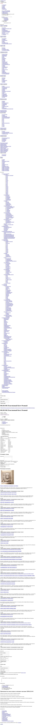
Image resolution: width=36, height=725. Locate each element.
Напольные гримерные (8, 227)
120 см (7, 180)
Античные (6, 341)
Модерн (5, 321)
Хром (7, 297)
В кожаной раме (8, 310)
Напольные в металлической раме (9, 237)
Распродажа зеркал (5, 388)
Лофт (5, 320)
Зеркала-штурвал (7, 330)
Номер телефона (3, 652)
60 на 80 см (8, 243)
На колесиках (6, 378)
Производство (4, 711)
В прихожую (8, 196)
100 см (7, 186)
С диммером (8, 210)
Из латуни (7, 302)
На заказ (5, 223)
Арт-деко (5, 323)
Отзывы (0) (4, 423)
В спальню (7, 198)
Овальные (7, 202)
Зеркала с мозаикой (9, 301)
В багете (7, 261)
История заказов (5, 720)
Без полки (7, 267)
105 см (7, 187)
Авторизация (6, 19)
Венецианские (6, 318)
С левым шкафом (9, 279)
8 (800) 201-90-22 (5, 12)
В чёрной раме (8, 259)
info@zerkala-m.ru (5, 13)
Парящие (7, 218)
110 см (7, 188)
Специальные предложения (6, 715)
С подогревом (8, 208)
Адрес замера (2, 401)
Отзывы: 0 (2, 414)
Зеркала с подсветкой (5, 173)
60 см (7, 177)
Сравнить (5, 491)
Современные (8, 268)
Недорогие (7, 266)
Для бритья (8, 271)
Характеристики (5, 422)
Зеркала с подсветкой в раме (8, 224)
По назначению (6, 269)
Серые (7, 298)
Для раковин (8, 270)
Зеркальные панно (7, 327)
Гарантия (19, 722)
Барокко (5, 322)
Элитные (5, 329)
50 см (7, 181)
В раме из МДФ (8, 309)
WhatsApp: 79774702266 (6, 11)
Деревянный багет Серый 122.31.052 (6, 526)
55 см (7, 176)
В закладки (15, 491)
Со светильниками (9, 216)
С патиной (6, 342)
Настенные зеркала (5, 384)
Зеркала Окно (6, 331)
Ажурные (7, 314)
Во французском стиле (7, 336)
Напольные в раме (7, 382)
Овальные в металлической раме (9, 238)
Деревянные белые (7, 371)
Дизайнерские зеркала (5, 317)
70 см (7, 182)
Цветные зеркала (5, 385)
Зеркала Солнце (6, 338)
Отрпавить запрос (3, 661)
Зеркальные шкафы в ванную (9, 274)
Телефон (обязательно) (4, 399)
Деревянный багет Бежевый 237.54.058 (7, 534)
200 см (7, 193)
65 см (5, 358)
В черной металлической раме (9, 236)
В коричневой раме (9, 292)
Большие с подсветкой (9, 175)
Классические (6, 373)
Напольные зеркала (5, 370)
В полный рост (8, 221)
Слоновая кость (8, 290)
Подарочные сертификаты (6, 714)
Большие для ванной (9, 241)
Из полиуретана (8, 308)
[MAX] (1, 724)
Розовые (5, 334)
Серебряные (8, 291)
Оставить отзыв (6, 414)
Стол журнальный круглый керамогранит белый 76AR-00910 (10, 551)
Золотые (7, 287)
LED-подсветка (8, 213)
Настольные (6, 229)
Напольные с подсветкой (8, 383)
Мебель (3, 386)
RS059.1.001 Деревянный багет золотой (7, 502)
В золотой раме (8, 258)
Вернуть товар (4, 718)
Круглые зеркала (5, 351)
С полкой (7, 265)
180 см (7, 192)
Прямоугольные (8, 204)
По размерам (6, 240)
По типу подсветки (7, 212)
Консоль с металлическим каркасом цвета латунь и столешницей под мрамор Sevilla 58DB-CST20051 (17, 575)
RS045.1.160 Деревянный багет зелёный (7, 510)
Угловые (7, 272)
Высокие (5, 345)
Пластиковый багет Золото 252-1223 (6, 616)
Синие (7, 296)
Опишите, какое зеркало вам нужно (6, 656)
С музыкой (7, 211)
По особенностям (7, 262)
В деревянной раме (9, 260)
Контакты (3, 8)
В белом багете (8, 307)
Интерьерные (6, 319)
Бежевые (7, 295)
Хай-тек (5, 333)
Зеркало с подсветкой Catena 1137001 (6, 518)
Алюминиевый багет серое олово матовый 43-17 (8, 567)
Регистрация (6, 18)
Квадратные (8, 205)
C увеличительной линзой (10, 206)
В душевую (8, 273)
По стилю (5, 311)
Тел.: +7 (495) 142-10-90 (6, 10)
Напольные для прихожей (8, 381)
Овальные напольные (7, 379)
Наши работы (4, 9)
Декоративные (6, 326)
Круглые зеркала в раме (8, 354)
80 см (7, 178)
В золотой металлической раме (9, 234)
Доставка (3, 5)
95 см (7, 185)
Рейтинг (1, 462)
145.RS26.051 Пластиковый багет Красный (7, 583)
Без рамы (5, 230)
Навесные (7, 264)
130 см (7, 251)
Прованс (7, 313)
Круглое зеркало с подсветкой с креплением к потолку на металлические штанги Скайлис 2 (16, 624)
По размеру (6, 174)
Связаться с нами (5, 717)
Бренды (3, 712)
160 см (7, 190)
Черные (5, 375)
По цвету (5, 285)
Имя (1, 397)
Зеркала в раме (4, 284)
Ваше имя (2, 456)
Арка (5, 332)
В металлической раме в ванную (9, 232)
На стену (5, 344)
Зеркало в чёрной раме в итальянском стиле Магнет (9, 485)
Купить (22, 491)
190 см (7, 194)
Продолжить (2, 463)
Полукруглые (8, 203)
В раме (5, 257)
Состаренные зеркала (5, 340)
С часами (7, 209)
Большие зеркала (5, 343)
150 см (7, 189)
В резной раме (8, 312)
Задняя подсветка (9, 214)
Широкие (5, 348)
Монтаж (3, 7)
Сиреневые (8, 299)
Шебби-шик (6, 335)
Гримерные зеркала (5, 226)
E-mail (1, 654)
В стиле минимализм (7, 337)
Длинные (5, 346)
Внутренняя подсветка (9, 215)
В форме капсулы (7, 369)
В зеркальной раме (9, 300)
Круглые (7, 201)
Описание (3, 421)
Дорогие (5, 328)
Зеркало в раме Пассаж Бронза (5, 633)
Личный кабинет (5, 719)
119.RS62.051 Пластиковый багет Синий (7, 641)
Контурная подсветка (9, 217)
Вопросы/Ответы (5, 713)
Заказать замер (3, 403)
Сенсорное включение (9, 207)
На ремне (5, 324)
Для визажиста (8, 199)
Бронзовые (7, 288)
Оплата (3, 6)
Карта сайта (4, 716)
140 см (7, 252)
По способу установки (7, 219)
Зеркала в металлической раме (7, 231)
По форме (5, 200)
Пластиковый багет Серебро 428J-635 (6, 600)
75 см (5, 360)
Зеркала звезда (8, 339)
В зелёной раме (8, 293)
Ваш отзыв (2, 460)
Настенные (8, 220)
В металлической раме (9, 304)
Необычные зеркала (7, 325)
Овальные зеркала (5, 365)
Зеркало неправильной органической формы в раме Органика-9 (11, 559)
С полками (6, 225)
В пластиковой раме (9, 303)
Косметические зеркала (6, 387)
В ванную (7, 195)
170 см (7, 191)
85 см (7, 179)
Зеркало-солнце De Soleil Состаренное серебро (8, 608)
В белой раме (8, 289)
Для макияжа (8, 197)
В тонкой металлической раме (9, 235)
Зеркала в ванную (5, 239)
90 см (7, 184)
